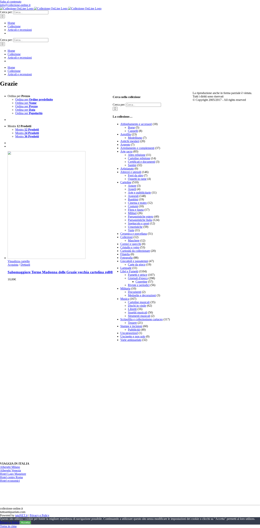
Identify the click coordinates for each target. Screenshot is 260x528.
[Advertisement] (141, 402)
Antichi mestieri (129, 141)
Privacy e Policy (39, 515)
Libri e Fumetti (129, 271)
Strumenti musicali (139, 315)
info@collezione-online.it (15, 5)
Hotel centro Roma (11, 477)
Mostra (27, 129)
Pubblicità (134, 329)
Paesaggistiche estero (140, 216)
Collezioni (126, 237)
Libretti (132, 309)
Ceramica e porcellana (133, 233)
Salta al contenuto (10, 1)
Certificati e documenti (141, 161)
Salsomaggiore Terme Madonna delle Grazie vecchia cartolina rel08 (60, 272)
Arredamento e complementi (137, 148)
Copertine (141, 281)
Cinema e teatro (137, 202)
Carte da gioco (136, 264)
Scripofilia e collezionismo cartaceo (141, 319)
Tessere (132, 322)
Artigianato (127, 168)
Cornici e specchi (130, 244)
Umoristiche (135, 226)
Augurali (133, 196)
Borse (131, 127)
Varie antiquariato (130, 339)
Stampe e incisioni (131, 326)
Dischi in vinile (137, 305)
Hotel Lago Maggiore (13, 473)
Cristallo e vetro (129, 247)
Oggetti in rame (137, 178)
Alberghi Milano (10, 467)
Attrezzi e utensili (130, 172)
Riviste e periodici (139, 285)
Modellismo (135, 137)
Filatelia (125, 254)
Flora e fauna (136, 209)
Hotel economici (10, 480)
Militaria (125, 288)
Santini (132, 165)
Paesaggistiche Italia (140, 220)
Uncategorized (129, 333)
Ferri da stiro (135, 175)
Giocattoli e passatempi (134, 261)
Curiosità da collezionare (135, 250)
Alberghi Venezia (10, 470)
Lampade (126, 268)
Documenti (134, 292)
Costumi (133, 206)
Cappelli (133, 130)
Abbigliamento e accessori (136, 124)
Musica (124, 298)
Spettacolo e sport (138, 223)
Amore (132, 185)
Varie (131, 230)
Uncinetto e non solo (132, 336)
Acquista (13, 264)
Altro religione (136, 154)
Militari (132, 213)
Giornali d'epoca (138, 278)
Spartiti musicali (137, 312)
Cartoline (125, 182)
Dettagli (25, 264)
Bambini (133, 199)
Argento (125, 144)
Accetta (25, 522)
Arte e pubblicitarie (139, 192)
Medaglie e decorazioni (142, 295)
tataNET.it (21, 515)
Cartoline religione (139, 158)
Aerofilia (125, 134)
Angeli (132, 189)
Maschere (134, 240)
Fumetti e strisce (137, 274)
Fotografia (126, 257)
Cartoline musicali (139, 302)
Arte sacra (126, 151)
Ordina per (34, 99)
